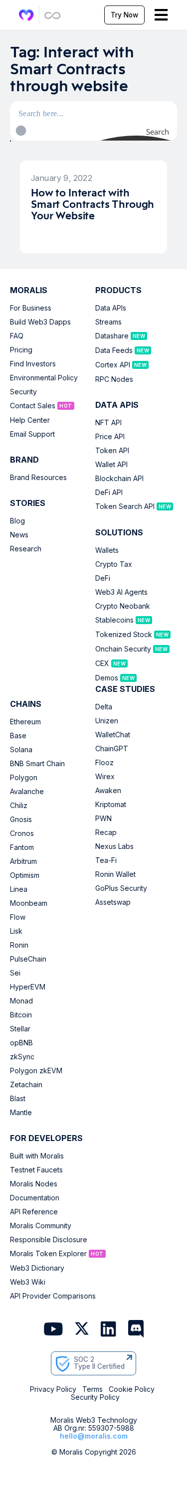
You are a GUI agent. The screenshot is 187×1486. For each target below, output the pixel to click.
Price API (110, 437)
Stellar (20, 1029)
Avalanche (27, 792)
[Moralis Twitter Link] (82, 1330)
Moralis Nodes (33, 1184)
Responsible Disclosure (48, 1240)
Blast (17, 1099)
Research (25, 549)
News (19, 535)
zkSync (22, 1057)
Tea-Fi (106, 860)
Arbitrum (23, 861)
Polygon (23, 778)
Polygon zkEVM (36, 1071)
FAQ (16, 336)
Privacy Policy (53, 1389)
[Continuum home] (52, 15)
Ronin (19, 945)
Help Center (30, 420)
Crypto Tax (113, 564)
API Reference (34, 1212)
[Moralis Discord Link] (136, 1329)
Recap (106, 832)
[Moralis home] (26, 15)
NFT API (108, 423)
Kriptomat (110, 805)
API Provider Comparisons (53, 1296)
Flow (17, 917)
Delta (103, 707)
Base (18, 736)
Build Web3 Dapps (40, 322)
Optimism (24, 875)
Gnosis (21, 820)
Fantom (22, 847)
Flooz (104, 763)
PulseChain (28, 959)
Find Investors (33, 364)
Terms (92, 1389)
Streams (108, 322)
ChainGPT (111, 749)
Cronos (22, 833)
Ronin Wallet (115, 874)
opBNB (21, 1043)
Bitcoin (21, 1015)
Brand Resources (38, 478)
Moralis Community (40, 1226)
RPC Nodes (114, 379)
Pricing (21, 350)
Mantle (21, 1113)
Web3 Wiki (27, 1282)
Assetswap (113, 902)
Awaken (108, 791)
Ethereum (25, 722)
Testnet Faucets (36, 1170)
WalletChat (112, 735)
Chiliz (18, 806)
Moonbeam (28, 903)
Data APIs (110, 308)
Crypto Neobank (122, 606)
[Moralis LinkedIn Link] (108, 1329)
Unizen (106, 721)
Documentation (34, 1198)
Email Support (32, 434)
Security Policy (95, 1397)
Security (23, 392)
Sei (15, 973)
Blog (17, 521)
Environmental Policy (44, 378)
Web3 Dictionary (37, 1268)
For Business (30, 308)
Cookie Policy (132, 1389)
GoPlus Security (121, 888)
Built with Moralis (37, 1156)
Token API (112, 451)
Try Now (124, 15)
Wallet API (111, 465)
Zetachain (26, 1085)
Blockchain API (119, 479)
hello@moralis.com (94, 1436)
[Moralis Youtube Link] (53, 1329)
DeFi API (109, 492)
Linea (18, 889)
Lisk (16, 931)
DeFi (102, 578)
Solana (21, 750)
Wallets (107, 550)
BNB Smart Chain (37, 764)
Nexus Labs (114, 846)
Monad (21, 1001)
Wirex (105, 777)
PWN (103, 819)
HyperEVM (27, 987)
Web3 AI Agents (121, 592)
